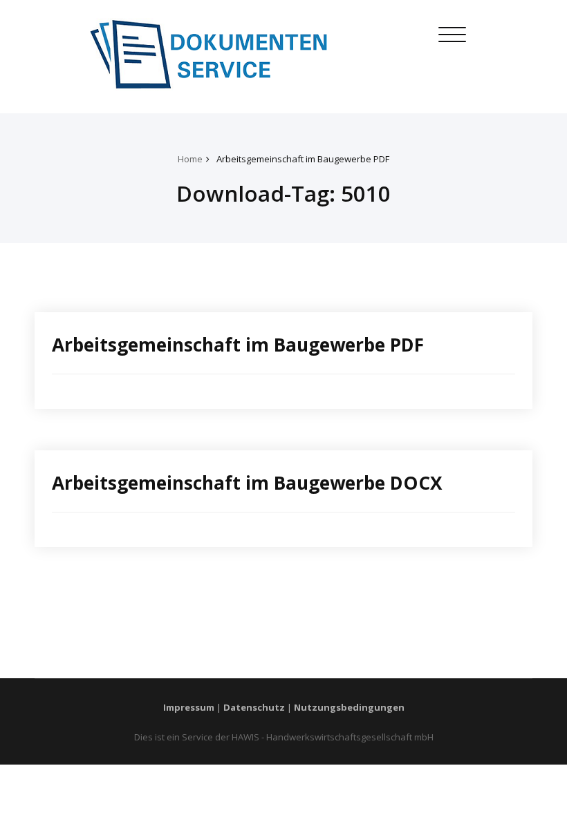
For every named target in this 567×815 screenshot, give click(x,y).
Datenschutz (254, 707)
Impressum (188, 707)
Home (190, 159)
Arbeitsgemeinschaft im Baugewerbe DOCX (247, 482)
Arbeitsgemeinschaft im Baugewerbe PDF (302, 159)
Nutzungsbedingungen (349, 707)
